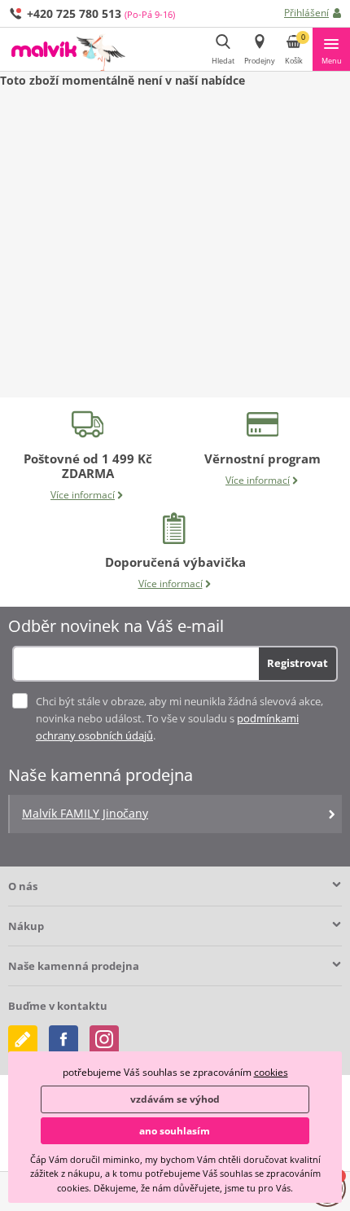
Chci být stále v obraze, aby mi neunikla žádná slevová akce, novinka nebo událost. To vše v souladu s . (179, 718)
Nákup (26, 926)
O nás (22, 886)
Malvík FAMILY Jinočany (85, 813)
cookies (271, 1072)
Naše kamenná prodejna (73, 966)
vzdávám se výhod (175, 1099)
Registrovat (297, 663)
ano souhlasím (174, 1131)
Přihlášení (306, 13)
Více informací (82, 495)
